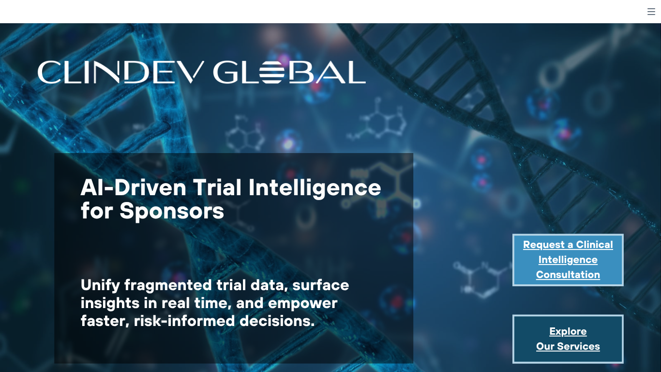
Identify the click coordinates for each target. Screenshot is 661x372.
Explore (568, 331)
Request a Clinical (568, 244)
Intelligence (568, 259)
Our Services (568, 346)
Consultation (568, 274)
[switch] (651, 11)
